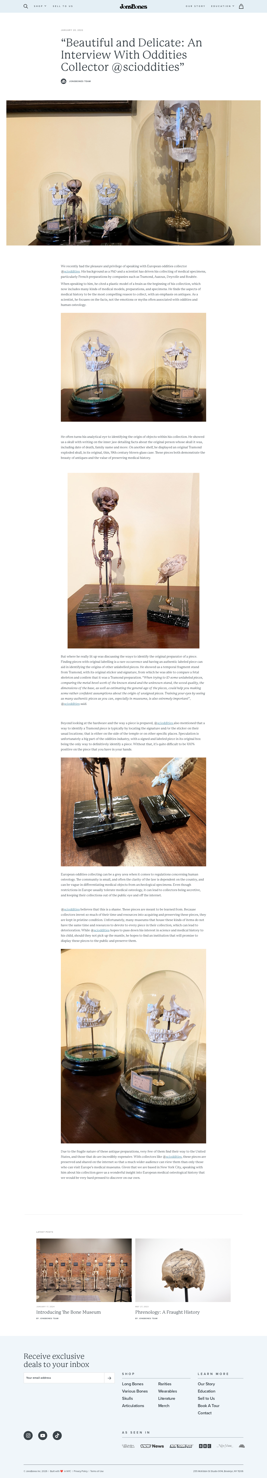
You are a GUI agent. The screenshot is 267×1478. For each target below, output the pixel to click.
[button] (40, 6)
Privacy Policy (81, 1471)
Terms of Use (97, 1471)
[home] (133, 6)
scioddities (72, 271)
